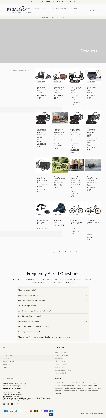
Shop (5, 352)
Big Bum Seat (58, 220)
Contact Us (59, 358)
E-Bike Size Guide (61, 355)
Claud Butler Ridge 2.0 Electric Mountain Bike (93, 222)
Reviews (6, 367)
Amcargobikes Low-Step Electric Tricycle (59, 178)
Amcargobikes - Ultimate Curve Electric (42, 130)
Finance (6, 358)
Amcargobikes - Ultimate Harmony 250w (59, 130)
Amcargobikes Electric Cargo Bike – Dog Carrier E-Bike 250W (91, 132)
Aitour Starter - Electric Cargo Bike (92, 89)
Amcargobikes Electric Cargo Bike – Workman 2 (42, 179)
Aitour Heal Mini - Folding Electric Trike (76, 89)
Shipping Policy (61, 364)
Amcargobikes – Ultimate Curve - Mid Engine (92, 178)
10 (76, 251)
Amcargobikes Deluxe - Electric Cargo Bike (75, 130)
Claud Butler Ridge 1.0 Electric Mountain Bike (76, 222)
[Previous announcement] (6, 17)
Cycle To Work (8, 361)
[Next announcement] (100, 17)
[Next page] (82, 251)
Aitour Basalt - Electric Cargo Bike (42, 89)
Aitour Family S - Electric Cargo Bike (59, 89)
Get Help (6, 364)
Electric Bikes (8, 355)
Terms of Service (61, 373)
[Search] (90, 9)
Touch (12, 379)
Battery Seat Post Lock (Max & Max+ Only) (43, 222)
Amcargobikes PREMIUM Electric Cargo (75, 178)
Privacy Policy (60, 361)
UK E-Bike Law (60, 352)
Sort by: (8, 70)
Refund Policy (60, 367)
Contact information (63, 370)
